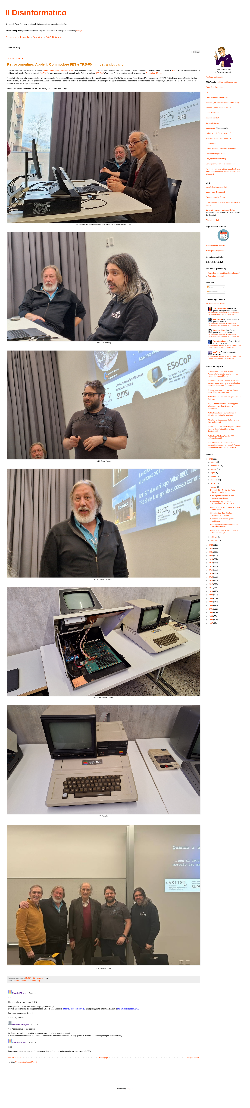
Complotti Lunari (212, 123)
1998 (211, 620)
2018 (211, 563)
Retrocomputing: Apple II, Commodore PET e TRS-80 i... (224, 503)
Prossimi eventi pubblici (17, 37)
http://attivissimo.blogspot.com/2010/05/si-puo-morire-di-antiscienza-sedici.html (222, 324)
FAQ (207, 92)
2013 (211, 580)
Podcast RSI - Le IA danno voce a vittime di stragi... (224, 531)
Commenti (213, 292)
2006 (211, 605)
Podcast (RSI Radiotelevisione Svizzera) (222, 103)
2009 (211, 595)
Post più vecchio (192, 1058)
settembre (215, 466)
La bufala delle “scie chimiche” (218, 133)
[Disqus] (103, 1021)
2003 (211, 616)
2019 (211, 559)
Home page (103, 1058)
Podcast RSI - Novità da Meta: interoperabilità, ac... (222, 491)
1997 (211, 623)
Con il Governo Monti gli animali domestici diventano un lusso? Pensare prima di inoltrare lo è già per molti (224, 445)
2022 (211, 548)
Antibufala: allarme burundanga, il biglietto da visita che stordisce (222, 414)
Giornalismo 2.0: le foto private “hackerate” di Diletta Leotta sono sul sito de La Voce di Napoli (223, 374)
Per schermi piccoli (216, 276)
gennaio (214, 540)
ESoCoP (100, 73)
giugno (214, 476)
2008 (211, 598)
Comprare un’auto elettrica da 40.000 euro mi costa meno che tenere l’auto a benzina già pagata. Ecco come (224, 383)
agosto (214, 469)
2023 (211, 545)
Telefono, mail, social (214, 77)
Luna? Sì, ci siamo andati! (216, 187)
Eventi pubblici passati (215, 251)
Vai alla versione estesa (215, 303)
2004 (211, 612)
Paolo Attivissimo (220, 341)
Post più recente (14, 1058)
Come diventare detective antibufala (220, 210)
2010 (211, 591)
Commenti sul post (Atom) (26, 1062)
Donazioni (38, 37)
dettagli (79, 30)
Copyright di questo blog (216, 159)
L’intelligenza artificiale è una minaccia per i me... (222, 497)
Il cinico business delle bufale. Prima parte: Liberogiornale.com (223, 391)
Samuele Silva (219, 330)
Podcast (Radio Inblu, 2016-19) (219, 108)
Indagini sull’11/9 (212, 118)
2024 (211, 459)
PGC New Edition (220, 308)
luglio (213, 473)
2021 (211, 552)
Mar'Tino (216, 352)
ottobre (214, 462)
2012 (211, 584)
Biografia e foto (212, 87)
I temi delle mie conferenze (217, 97)
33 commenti (38, 978)
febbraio (214, 537)
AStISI (174, 70)
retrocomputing (34, 981)
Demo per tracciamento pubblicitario (221, 164)
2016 (211, 570)
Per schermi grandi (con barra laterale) (224, 273)
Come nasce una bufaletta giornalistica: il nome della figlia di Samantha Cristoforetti (224, 429)
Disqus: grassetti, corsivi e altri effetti (221, 148)
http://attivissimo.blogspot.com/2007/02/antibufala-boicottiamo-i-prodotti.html (223, 313)
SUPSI (43, 73)
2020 (211, 556)
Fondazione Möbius (154, 73)
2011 (211, 588)
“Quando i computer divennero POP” (58, 70)
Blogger (130, 1089)
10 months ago (234, 325)
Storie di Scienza (213, 113)
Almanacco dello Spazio (215, 197)
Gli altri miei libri (212, 220)
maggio (214, 480)
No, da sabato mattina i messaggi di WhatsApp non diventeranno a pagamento (223, 406)
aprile (213, 483)
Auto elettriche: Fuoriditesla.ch (218, 138)
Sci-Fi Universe (53, 37)
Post (211, 287)
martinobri (217, 319)
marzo (214, 487)
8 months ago (230, 314)
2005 (211, 609)
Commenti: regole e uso (216, 154)
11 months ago (229, 347)
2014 (211, 577)
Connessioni (211, 143)
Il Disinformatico (36, 12)
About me (224, 87)
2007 (211, 602)
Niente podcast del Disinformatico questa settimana (224, 525)
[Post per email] (47, 978)
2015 (211, 573)
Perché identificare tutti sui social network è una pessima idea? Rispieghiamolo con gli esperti (223, 171)
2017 (211, 566)
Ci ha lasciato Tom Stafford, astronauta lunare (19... (221, 514)
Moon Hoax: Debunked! (215, 192)
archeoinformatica (20, 981)
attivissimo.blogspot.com (227, 82)
